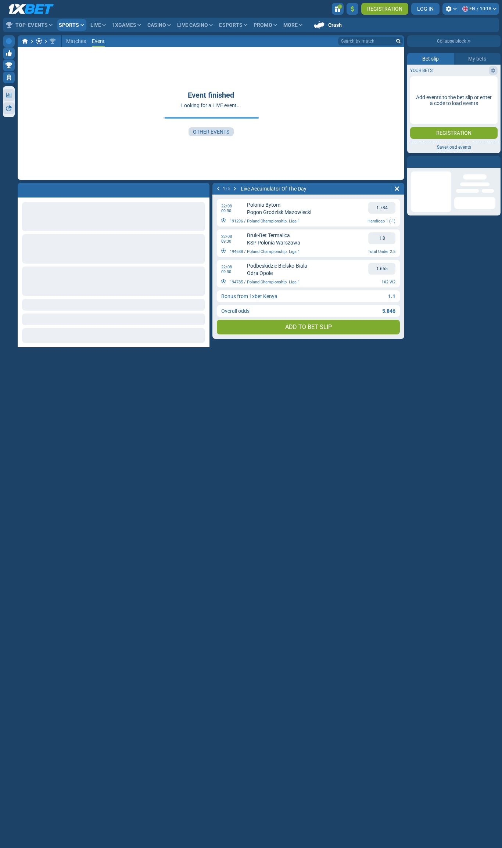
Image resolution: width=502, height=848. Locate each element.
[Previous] (218, 189)
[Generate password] (474, 174)
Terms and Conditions (458, 219)
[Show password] (490, 174)
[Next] (235, 189)
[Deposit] (352, 9)
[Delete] (396, 188)
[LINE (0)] (25, 41)
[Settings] (451, 9)
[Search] (398, 41)
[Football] (39, 41)
